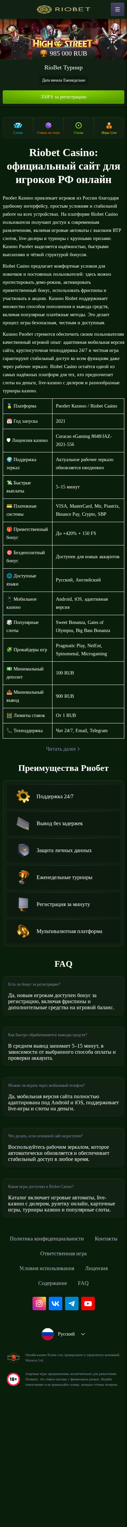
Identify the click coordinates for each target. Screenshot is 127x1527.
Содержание (52, 1390)
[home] (63, 9)
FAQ (85, 1390)
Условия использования (45, 1375)
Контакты (31, 1360)
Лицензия (101, 1375)
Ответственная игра (82, 1360)
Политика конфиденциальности (63, 1346)
